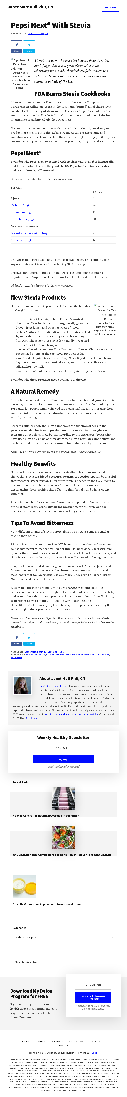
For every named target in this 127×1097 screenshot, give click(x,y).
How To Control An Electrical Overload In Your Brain (46, 815)
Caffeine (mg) (20, 205)
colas (42, 655)
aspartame (31, 655)
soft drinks (84, 655)
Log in (95, 1053)
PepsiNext (71, 655)
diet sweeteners (55, 655)
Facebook (31, 718)
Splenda (59, 652)
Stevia (105, 655)
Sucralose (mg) (21, 240)
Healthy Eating (45, 652)
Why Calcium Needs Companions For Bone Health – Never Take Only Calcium (62, 855)
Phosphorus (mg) (22, 219)
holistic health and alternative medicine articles (71, 714)
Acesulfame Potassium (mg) (29, 233)
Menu (113, 7)
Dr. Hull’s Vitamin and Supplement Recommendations (47, 904)
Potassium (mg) (21, 212)
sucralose (16, 657)
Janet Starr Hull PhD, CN (30, 7)
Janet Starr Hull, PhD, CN (53, 686)
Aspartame (30, 652)
